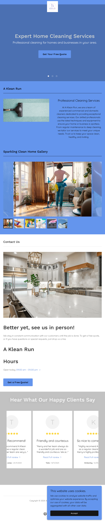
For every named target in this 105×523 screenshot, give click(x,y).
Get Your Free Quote (55, 54)
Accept (74, 513)
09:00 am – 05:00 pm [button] (27, 369)
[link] (52, 2)
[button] (48, 76)
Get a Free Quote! (18, 382)
